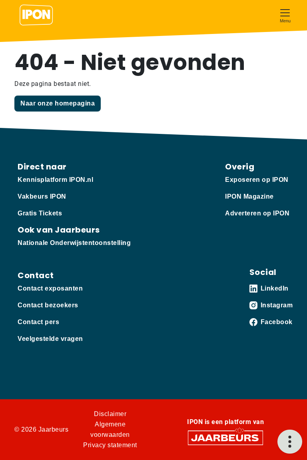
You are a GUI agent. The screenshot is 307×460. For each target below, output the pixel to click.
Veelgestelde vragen (50, 338)
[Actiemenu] (289, 442)
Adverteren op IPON (257, 213)
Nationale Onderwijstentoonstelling (74, 242)
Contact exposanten (50, 288)
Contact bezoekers (48, 305)
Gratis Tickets (40, 213)
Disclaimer (110, 413)
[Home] (36, 15)
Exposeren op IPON (257, 179)
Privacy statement (110, 445)
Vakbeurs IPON (42, 196)
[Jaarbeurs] (225, 437)
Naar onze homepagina (57, 103)
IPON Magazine (249, 196)
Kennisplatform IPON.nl (55, 179)
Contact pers (38, 322)
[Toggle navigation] (285, 15)
